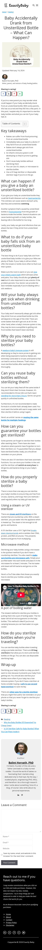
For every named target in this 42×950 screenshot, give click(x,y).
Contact (9, 920)
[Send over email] (20, 94)
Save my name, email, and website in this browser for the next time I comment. (19, 854)
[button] (33, 5)
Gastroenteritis (34, 198)
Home (4, 12)
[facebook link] (23, 932)
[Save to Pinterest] (14, 94)
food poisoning (15, 212)
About (8, 917)
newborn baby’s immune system (16, 350)
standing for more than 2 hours (14, 395)
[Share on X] (9, 94)
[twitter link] (4, 932)
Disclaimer (10, 925)
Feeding (11, 12)
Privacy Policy (11, 922)
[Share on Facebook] (3, 94)
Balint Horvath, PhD (21, 762)
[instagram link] (9, 932)
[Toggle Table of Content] (23, 124)
